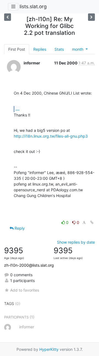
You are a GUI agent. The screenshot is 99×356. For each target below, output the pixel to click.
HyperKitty (49, 349)
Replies (39, 49)
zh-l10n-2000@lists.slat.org (29, 265)
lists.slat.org (33, 6)
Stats (59, 49)
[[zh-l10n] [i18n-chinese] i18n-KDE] (7, 17)
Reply (19, 228)
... (17, 109)
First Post (16, 49)
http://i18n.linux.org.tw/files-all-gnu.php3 (51, 136)
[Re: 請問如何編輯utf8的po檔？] (91, 17)
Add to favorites (24, 290)
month (78, 49)
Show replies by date (76, 242)
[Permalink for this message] (92, 222)
